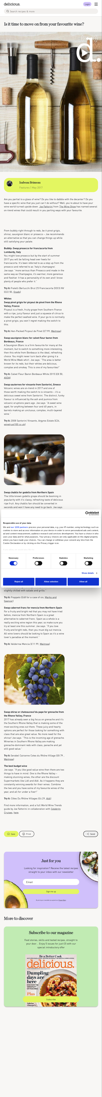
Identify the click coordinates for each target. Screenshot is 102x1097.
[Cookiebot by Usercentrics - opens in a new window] (87, 513)
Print (28, 834)
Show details (88, 573)
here (16, 812)
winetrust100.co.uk (14, 424)
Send (92, 834)
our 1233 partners (19, 527)
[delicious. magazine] (12, 4)
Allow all (83, 581)
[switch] (38, 563)
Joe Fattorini (46, 206)
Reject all (18, 581)
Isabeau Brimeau (30, 182)
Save (13, 834)
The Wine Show (67, 206)
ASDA (7, 377)
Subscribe (51, 999)
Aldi (48, 798)
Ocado (16, 291)
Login (87, 4)
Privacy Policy (62, 900)
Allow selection (51, 581)
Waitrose (55, 330)
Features (24, 187)
